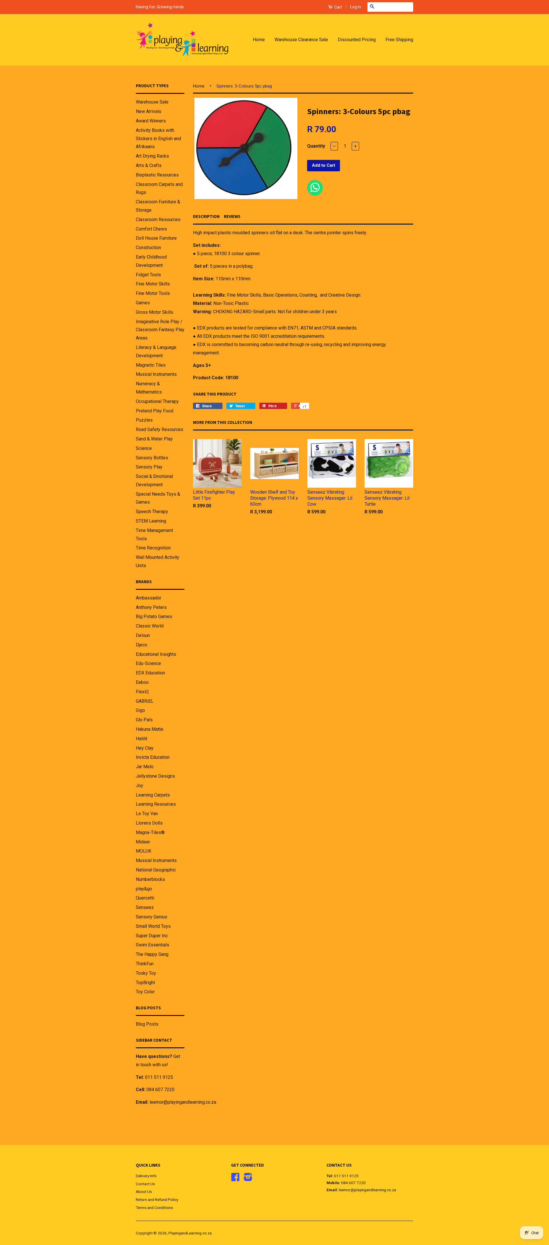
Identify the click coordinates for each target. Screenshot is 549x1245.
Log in (355, 7)
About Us (144, 1191)
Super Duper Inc (152, 935)
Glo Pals (144, 719)
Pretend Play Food (154, 411)
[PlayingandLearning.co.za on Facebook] (235, 1179)
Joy (139, 785)
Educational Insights (156, 654)
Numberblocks (150, 879)
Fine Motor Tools (153, 293)
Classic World (150, 626)
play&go (144, 888)
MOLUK (143, 851)
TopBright (145, 982)
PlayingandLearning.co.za (190, 1233)
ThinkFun (145, 963)
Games (143, 302)
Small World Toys (153, 926)
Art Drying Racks (152, 156)
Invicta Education (153, 757)
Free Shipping (399, 39)
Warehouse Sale (152, 102)
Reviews (232, 216)
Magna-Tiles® (150, 832)
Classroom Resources (158, 219)
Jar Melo (145, 766)
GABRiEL (145, 701)
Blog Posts (147, 1024)
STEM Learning (151, 521)
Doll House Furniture (156, 238)
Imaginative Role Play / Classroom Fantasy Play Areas (160, 330)
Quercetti (145, 898)
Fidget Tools (148, 274)
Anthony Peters (151, 607)
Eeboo (142, 682)
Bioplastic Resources (157, 175)
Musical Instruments (156, 374)
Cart (337, 7)
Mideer (143, 842)
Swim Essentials (152, 945)
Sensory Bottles (152, 457)
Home (259, 39)
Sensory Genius (151, 917)
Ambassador (148, 598)
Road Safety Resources (159, 429)
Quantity (316, 146)
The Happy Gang (152, 954)
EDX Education (150, 673)
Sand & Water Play (154, 439)
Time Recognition (153, 548)
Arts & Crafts (149, 165)
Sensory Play (149, 467)
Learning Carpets (153, 795)
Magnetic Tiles (151, 365)
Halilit (141, 738)
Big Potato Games (154, 616)
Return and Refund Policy (157, 1199)
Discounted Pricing (357, 39)
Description (206, 216)
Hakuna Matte (149, 729)
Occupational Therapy (157, 401)
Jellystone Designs (155, 776)
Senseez (145, 907)
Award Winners (151, 121)
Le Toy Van (147, 813)
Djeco (141, 645)
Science (144, 448)
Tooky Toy (146, 973)
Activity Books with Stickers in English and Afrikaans (158, 139)
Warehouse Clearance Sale (301, 39)
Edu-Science (148, 663)
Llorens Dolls (149, 823)
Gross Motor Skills (154, 312)
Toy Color (145, 991)
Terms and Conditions (154, 1207)
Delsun (143, 635)
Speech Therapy (152, 511)
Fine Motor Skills (153, 284)
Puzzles (144, 420)
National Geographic (156, 870)
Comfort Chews (151, 229)
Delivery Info (146, 1175)
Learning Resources (156, 804)
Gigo (140, 710)
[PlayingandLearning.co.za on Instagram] (248, 1179)
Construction (148, 247)
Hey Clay (145, 748)
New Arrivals (148, 111)
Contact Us (145, 1184)
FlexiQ (142, 691)
